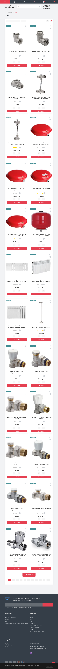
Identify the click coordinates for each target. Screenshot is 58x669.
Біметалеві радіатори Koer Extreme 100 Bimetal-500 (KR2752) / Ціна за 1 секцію (17, 327)
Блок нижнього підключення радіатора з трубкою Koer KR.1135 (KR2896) (41, 327)
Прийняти (49, 666)
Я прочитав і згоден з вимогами (18, 607)
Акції (6, 635)
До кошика (17, 65)
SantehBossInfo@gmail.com (37, 646)
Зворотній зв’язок (9, 626)
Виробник (10, 12)
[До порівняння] (26, 28)
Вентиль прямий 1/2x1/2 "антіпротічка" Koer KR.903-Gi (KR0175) (41, 464)
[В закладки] (26, 26)
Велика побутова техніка (36, 625)
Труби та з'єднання (34, 627)
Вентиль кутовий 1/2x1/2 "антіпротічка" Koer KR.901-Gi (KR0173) (16, 373)
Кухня (31, 617)
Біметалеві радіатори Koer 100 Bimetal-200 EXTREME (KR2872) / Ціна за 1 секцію (16, 281)
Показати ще (29, 574)
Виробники (7, 633)
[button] (24, 2)
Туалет (31, 621)
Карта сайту (7, 631)
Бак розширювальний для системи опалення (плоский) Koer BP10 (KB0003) (41, 144)
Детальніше (16, 666)
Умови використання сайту (16, 607)
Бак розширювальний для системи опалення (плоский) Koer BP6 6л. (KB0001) (41, 190)
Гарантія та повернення (10, 617)
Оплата (6, 621)
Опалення (32, 623)
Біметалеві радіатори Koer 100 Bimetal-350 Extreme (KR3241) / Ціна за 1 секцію (41, 281)
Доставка (7, 619)
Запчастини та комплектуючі (37, 631)
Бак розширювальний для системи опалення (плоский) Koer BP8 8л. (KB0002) (17, 236)
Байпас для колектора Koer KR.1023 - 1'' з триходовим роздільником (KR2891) (41, 98)
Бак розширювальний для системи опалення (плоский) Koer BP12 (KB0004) (17, 190)
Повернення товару (9, 629)
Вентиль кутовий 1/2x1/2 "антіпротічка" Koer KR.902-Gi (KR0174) (41, 373)
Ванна (31, 619)
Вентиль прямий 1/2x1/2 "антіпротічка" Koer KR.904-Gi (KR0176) (16, 510)
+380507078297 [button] (34, 644)
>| (48, 580)
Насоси (32, 629)
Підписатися (48, 605)
